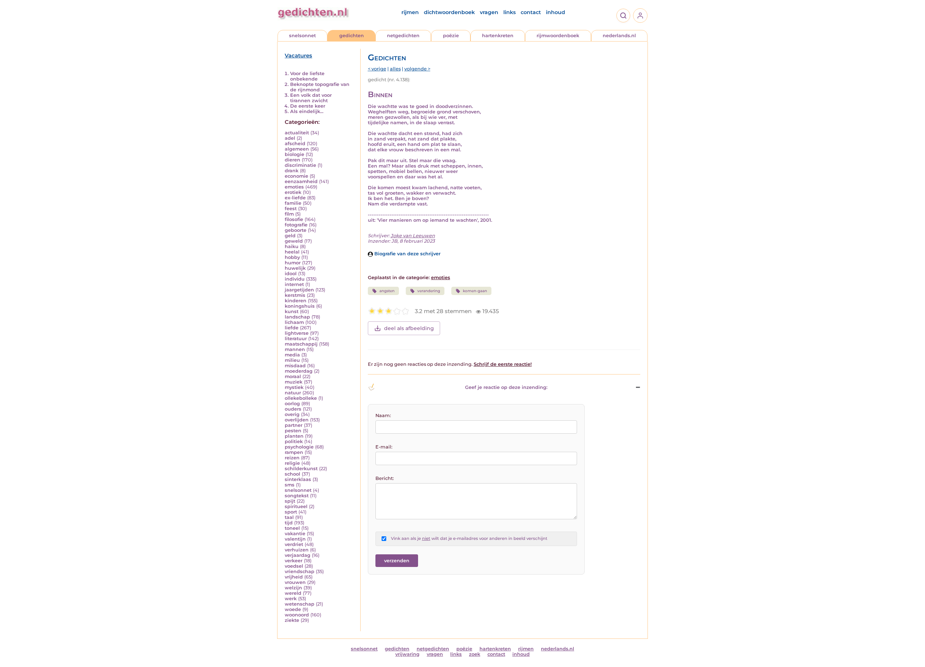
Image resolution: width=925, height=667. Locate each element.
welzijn (293, 587)
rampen (294, 452)
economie (296, 176)
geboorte (295, 230)
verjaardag (297, 555)
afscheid (295, 143)
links (509, 12)
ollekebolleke (301, 398)
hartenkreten (497, 35)
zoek (474, 654)
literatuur (296, 338)
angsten (387, 291)
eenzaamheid (301, 181)
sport (291, 512)
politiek (294, 441)
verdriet (294, 544)
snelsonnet (302, 35)
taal (289, 517)
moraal (293, 376)
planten (294, 436)
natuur (293, 392)
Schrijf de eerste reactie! (503, 364)
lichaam (294, 322)
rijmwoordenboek (558, 35)
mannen (295, 349)
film (289, 214)
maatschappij (301, 344)
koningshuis (300, 306)
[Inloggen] (640, 15)
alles (395, 69)
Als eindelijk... (306, 111)
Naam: (383, 415)
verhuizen (297, 550)
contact (531, 12)
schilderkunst (301, 468)
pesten (293, 430)
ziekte (292, 620)
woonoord (297, 615)
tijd (289, 522)
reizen (292, 457)
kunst (291, 311)
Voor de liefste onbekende (307, 76)
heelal (292, 252)
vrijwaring (407, 654)
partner (293, 425)
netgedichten (403, 35)
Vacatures (298, 55)
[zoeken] (623, 15)
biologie (294, 154)
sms (289, 485)
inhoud (555, 12)
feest (291, 208)
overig (292, 414)
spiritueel (296, 506)
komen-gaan (475, 291)
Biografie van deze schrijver (406, 253)
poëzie (451, 35)
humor (293, 262)
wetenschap (299, 604)
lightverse (297, 333)
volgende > (417, 69)
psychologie (299, 447)
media (292, 355)
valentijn (295, 539)
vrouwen (295, 582)
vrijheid (294, 577)
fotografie (296, 225)
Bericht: (384, 478)
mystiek (294, 387)
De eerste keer (307, 106)
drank (291, 170)
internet (294, 284)
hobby (292, 257)
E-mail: (383, 447)
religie (292, 463)
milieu (292, 360)
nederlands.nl (619, 35)
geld (290, 235)
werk (291, 598)
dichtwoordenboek (449, 12)
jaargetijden (299, 290)
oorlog (292, 403)
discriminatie (300, 165)
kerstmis (295, 295)
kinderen (295, 300)
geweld (294, 241)
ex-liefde (295, 197)
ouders (293, 409)
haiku (291, 246)
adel (290, 138)
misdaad (295, 365)
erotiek (293, 192)
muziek (293, 382)
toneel (292, 528)
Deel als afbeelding (409, 328)
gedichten (351, 35)
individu (295, 279)
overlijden (297, 420)
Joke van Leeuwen (413, 235)
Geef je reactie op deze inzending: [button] (506, 387)
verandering (428, 291)
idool (291, 273)
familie (293, 203)
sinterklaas (298, 479)
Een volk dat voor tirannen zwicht (311, 97)
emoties (294, 187)
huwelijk (295, 268)
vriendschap (299, 571)
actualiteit (297, 132)
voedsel (294, 566)
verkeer (293, 560)
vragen (489, 12)
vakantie (295, 533)
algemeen (297, 149)
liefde (291, 327)
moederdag (299, 371)
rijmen (410, 12)
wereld (293, 593)
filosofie (294, 219)
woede (293, 609)
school (292, 474)
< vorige (377, 69)
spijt (290, 501)
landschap (297, 317)
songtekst (297, 495)
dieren (292, 160)
